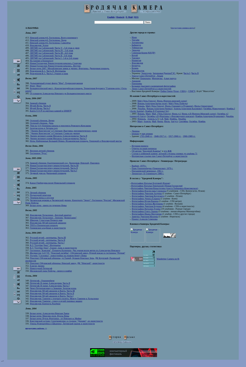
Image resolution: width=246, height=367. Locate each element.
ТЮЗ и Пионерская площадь (44, 225)
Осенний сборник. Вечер (42, 120)
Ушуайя (135, 40)
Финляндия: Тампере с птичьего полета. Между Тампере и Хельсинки (64, 298)
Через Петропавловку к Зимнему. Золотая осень (53, 288)
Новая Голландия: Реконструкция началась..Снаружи (56, 63)
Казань (135, 68)
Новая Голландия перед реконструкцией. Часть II (54, 168)
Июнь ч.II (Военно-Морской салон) (199, 114)
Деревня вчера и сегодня (42, 198)
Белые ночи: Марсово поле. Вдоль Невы (49, 316)
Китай (135, 55)
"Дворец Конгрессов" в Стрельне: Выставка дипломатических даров (63, 131)
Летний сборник (38, 192)
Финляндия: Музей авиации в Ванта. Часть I (51, 296)
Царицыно (145, 78)
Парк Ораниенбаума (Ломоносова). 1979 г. (152, 168)
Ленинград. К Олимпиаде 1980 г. (148, 173)
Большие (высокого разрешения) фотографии (154, 86)
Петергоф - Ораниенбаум (42, 280)
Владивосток (138, 70)
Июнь (160, 121)
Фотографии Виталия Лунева (146, 209)
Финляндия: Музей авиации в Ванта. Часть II (52, 293)
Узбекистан (137, 47)
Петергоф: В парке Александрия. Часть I (49, 286)
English (111, 17)
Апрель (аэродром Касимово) (188, 108)
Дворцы (136, 131)
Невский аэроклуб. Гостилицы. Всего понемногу (54, 37)
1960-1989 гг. (189, 136)
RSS (136, 17)
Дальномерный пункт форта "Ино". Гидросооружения (56, 83)
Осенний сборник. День (41, 123)
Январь (140, 106)
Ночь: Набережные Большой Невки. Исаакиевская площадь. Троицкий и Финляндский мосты (76, 141)
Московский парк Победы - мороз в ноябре (51, 271)
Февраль (141, 119)
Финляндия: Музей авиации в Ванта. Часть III (52, 291)
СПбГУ (191, 91)
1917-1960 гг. (174, 136)
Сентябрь (183, 121)
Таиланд (136, 58)
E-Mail (129, 17)
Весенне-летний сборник (42, 151)
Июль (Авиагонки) (203, 106)
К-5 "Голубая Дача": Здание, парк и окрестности (53, 248)
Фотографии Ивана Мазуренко (147, 214)
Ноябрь (173, 119)
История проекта (140, 146)
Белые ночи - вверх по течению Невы (48, 205)
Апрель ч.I (152, 119)
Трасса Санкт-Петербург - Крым (147, 76)
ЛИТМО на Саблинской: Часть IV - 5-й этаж (51, 50)
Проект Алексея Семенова (144, 219)
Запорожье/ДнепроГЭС (164, 73)
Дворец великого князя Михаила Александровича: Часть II (58, 136)
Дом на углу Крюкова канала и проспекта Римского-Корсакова (60, 125)
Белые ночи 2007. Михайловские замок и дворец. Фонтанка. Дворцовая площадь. (69, 68)
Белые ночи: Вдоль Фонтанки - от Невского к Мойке (55, 318)
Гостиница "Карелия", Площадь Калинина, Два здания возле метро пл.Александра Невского (75, 250)
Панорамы (137, 83)
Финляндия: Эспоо (39, 45)
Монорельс (157, 78)
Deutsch (120, 17)
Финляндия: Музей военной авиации (48, 223)
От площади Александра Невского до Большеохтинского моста (61, 93)
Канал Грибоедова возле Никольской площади (52, 183)
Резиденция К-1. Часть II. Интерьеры (48, 71)
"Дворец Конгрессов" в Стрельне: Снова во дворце (55, 133)
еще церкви (147, 133)
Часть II (195, 73)
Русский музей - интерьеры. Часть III (48, 237)
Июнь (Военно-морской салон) (172, 101)
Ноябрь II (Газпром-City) (157, 111)
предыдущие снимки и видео (182, 28)
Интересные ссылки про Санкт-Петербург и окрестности (159, 156)
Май (166, 119)
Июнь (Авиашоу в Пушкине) (179, 106)
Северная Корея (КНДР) (143, 53)
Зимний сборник (38, 103)
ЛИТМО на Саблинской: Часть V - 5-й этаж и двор (54, 48)
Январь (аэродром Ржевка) (159, 108)
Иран (134, 37)
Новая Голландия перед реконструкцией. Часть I (53, 170)
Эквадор (136, 50)
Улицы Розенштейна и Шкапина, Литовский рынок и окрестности (62, 323)
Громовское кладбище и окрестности (48, 228)
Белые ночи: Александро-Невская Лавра (49, 313)
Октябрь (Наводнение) (214, 108)
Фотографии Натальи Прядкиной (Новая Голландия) (157, 186)
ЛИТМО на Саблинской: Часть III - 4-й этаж (51, 53)
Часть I (186, 73)
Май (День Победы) (178, 103)
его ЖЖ (168, 151)
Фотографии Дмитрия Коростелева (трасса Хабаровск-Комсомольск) (164, 188)
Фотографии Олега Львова (145, 211)
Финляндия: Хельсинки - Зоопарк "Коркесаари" (53, 217)
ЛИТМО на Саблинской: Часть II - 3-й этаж (51, 55)
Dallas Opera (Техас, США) (173, 91)
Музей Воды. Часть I (40, 108)
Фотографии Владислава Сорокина (149, 191)
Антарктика (137, 42)
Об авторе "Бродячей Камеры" (146, 151)
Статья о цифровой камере (145, 153)
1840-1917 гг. (160, 136)
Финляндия (137, 63)
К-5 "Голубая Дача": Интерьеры (45, 245)
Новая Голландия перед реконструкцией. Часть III (54, 165)
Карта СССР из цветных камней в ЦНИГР (50, 111)
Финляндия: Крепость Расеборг (45, 303)
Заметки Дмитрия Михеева (145, 216)
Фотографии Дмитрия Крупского (148, 196)
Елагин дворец (37, 266)
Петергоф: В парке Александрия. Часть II (50, 283)
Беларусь (136, 65)
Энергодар (146, 73)
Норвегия (136, 60)
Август (174, 121)
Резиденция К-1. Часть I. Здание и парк (49, 73)
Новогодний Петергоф (41, 268)
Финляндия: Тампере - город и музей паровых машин (56, 301)
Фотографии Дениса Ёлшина (146, 198)
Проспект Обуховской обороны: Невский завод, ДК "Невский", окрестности (67, 263)
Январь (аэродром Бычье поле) (152, 103)
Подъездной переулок (40, 195)
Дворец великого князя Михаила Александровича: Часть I (58, 138)
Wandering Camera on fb (168, 259)
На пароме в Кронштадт (41, 61)
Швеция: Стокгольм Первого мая (46, 220)
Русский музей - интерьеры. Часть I (47, 243)
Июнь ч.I (176, 114)
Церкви (135, 133)
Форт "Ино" (36, 86)
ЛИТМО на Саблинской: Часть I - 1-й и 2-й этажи (54, 58)
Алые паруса (170, 78)
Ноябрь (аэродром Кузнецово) (210, 116)
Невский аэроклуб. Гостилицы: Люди (48, 40)
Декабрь (141, 108)
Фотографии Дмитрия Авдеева (147, 193)
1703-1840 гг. (146, 136)
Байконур (136, 45)
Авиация (136, 81)
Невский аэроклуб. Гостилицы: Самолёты (50, 43)
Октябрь (193, 121)
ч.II (161, 119)
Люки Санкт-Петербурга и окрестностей (151, 88)
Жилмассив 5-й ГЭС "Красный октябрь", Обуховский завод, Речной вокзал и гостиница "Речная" (77, 253)
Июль (167, 121)
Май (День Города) (146, 101)
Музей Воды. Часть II (40, 106)
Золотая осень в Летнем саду (44, 128)
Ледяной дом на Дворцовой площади (48, 173)
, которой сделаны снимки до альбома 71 (177, 153)
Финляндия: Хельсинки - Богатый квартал (50, 215)
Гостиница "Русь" (38, 153)
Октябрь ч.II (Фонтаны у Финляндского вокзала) (170, 116)
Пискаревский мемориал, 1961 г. (147, 171)
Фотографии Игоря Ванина (145, 201)
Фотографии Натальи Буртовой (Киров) (150, 183)
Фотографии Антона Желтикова (147, 204)
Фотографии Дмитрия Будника (147, 206)
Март (148, 114)
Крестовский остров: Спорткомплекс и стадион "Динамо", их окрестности (66, 321)
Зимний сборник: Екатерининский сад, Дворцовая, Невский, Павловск (65, 163)
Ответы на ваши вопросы (144, 148)
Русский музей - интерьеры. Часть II (47, 240)
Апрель (147, 121)
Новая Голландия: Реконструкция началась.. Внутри (55, 66)
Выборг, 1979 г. (139, 166)
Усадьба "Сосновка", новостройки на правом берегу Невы (58, 255)
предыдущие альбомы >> (36, 328)
